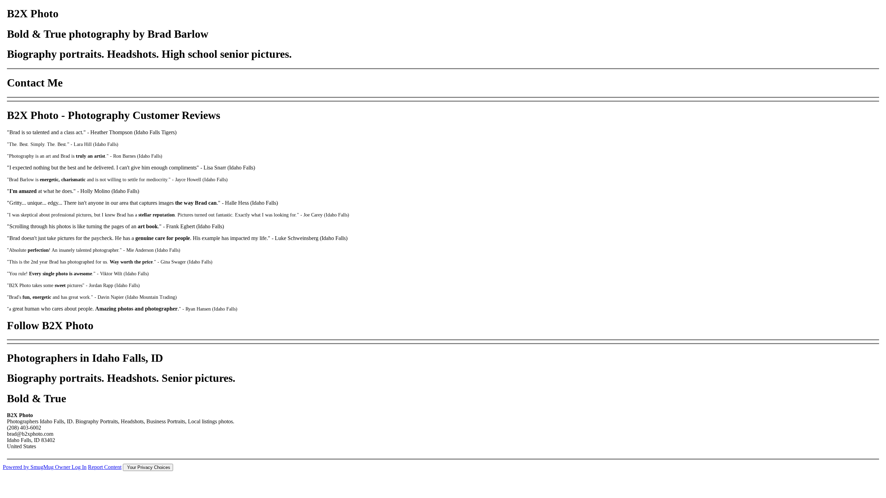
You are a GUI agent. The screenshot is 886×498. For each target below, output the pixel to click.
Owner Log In (71, 467)
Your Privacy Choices (148, 467)
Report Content (104, 467)
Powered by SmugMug (29, 467)
